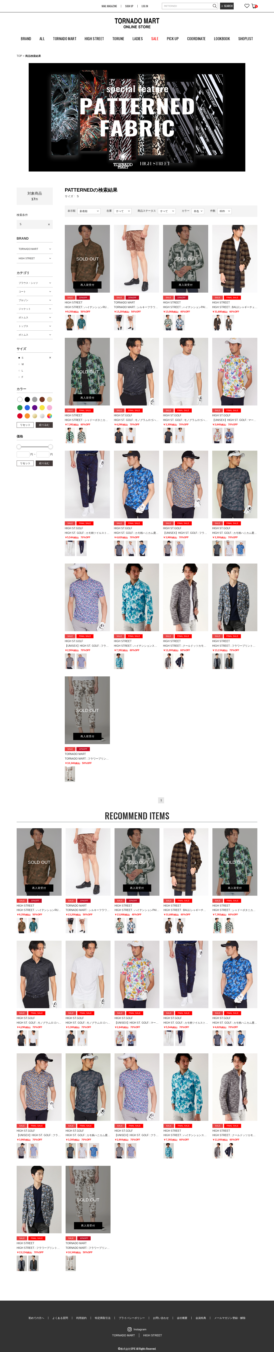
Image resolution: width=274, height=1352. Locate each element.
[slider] (18, 446)
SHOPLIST (245, 38)
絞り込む (44, 424)
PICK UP (173, 38)
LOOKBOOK (222, 38)
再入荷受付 (87, 284)
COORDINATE (196, 38)
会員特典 (201, 1317)
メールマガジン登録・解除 (230, 1317)
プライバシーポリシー (132, 1317)
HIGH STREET (27, 258)
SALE (155, 38)
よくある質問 (60, 1317)
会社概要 (182, 1317)
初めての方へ (36, 1317)
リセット (25, 424)
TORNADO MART (28, 249)
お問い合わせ (161, 1317)
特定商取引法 (103, 1317)
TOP (19, 55)
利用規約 (81, 1317)
